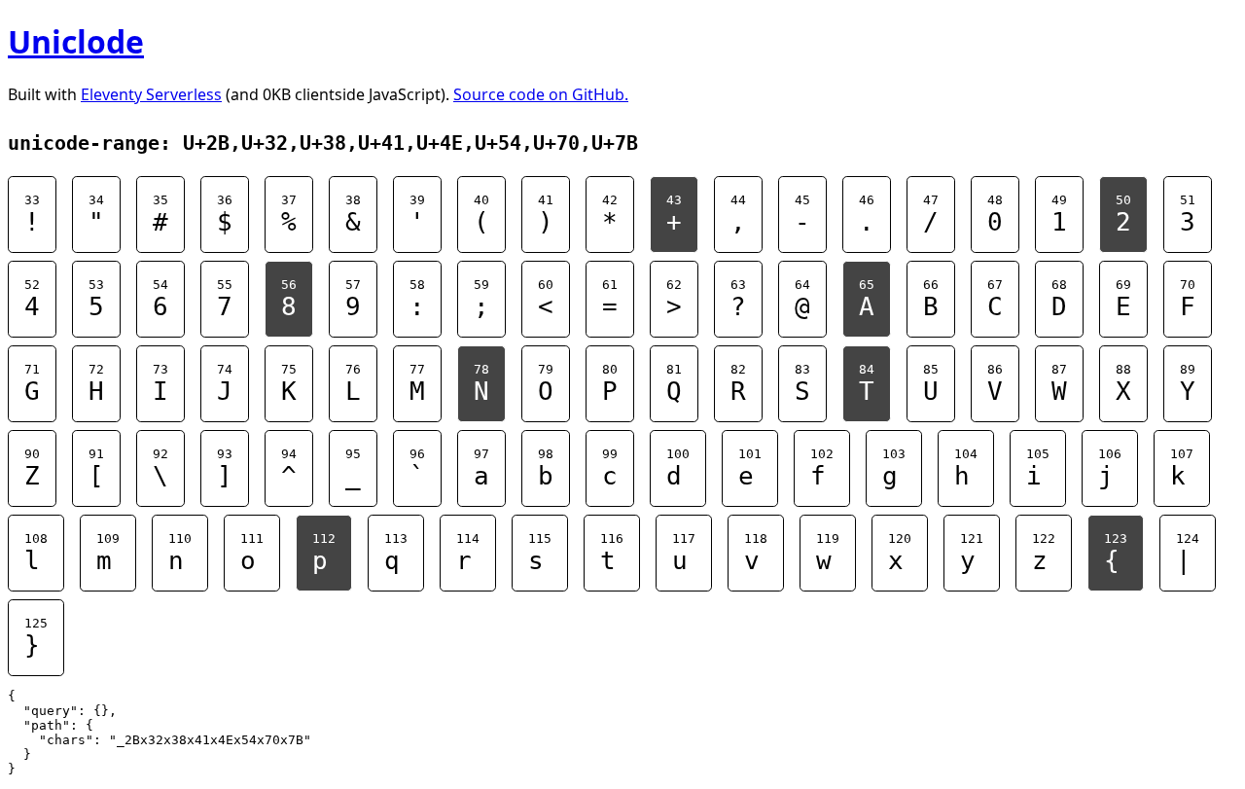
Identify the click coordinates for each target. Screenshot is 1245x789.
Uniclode (76, 41)
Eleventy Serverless (151, 94)
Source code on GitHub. (540, 94)
